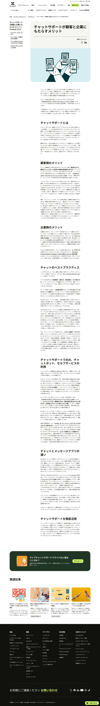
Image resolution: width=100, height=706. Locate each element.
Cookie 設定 (33, 702)
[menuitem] (88, 1)
